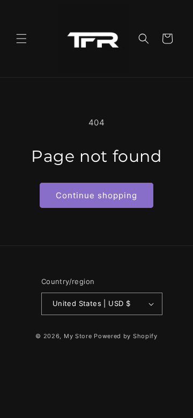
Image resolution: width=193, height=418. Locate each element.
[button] (21, 38)
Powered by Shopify (126, 336)
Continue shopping (96, 195)
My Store (78, 336)
